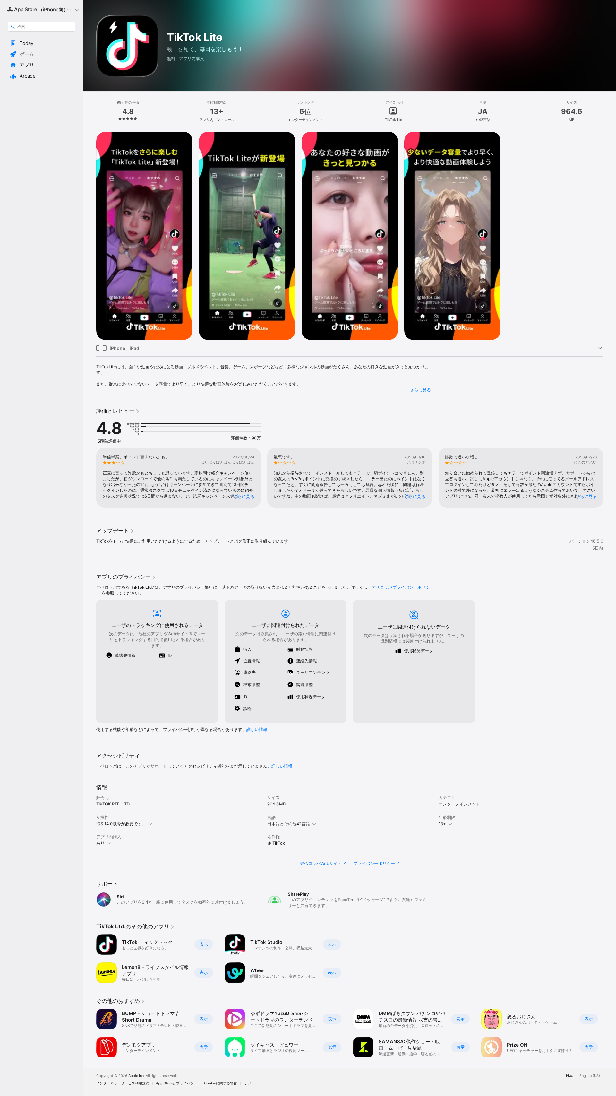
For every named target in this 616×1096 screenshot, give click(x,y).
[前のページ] (89, 477)
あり (100, 843)
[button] (41, 43)
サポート (251, 1083)
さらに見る (420, 389)
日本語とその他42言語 (288, 823)
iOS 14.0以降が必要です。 (121, 823)
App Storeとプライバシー (176, 1083)
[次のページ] (609, 477)
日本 (569, 1076)
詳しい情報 (256, 729)
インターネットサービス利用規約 (122, 1083)
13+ (442, 823)
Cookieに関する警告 (220, 1083)
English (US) (589, 1076)
